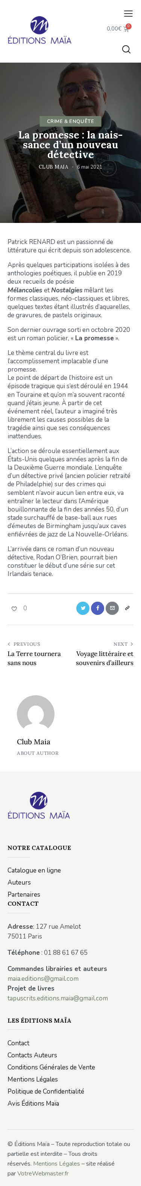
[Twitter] (82, 608)
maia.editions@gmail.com (43, 978)
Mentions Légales (56, 1164)
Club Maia (33, 741)
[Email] (112, 608)
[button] (128, 14)
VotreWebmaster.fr (42, 1173)
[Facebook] (97, 608)
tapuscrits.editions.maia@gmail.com (58, 998)
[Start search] (126, 49)
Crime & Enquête (70, 121)
